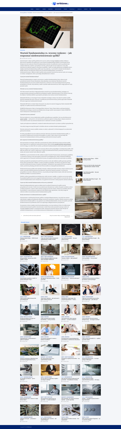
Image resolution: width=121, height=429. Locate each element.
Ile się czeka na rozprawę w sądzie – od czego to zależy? (50, 379)
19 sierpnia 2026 (45, 341)
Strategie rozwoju (68, 236)
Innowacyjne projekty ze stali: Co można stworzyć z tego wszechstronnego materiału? (28, 279)
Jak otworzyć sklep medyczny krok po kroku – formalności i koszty (70, 379)
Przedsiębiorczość (89, 236)
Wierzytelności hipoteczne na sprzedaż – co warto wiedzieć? (48, 399)
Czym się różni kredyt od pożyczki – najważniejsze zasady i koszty (92, 166)
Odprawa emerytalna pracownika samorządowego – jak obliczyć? (90, 299)
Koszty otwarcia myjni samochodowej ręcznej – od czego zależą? (90, 380)
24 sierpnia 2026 (86, 281)
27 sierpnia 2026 (24, 261)
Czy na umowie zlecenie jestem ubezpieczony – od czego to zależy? (91, 319)
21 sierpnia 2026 (45, 321)
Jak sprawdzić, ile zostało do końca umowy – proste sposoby (70, 399)
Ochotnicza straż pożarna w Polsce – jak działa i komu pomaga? (91, 279)
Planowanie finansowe (28, 417)
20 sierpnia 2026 (86, 321)
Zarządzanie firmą (26, 236)
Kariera (44, 9)
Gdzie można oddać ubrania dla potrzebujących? (28, 299)
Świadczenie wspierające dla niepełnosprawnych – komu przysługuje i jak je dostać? (68, 299)
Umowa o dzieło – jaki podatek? (69, 258)
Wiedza (87, 276)
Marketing (50, 9)
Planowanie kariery (89, 296)
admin (30, 58)
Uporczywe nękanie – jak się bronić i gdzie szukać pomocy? (50, 299)
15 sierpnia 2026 (65, 381)
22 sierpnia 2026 (86, 301)
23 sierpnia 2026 (45, 301)
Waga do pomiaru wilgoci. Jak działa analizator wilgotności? (60, 216)
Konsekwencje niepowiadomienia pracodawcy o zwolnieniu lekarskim (70, 339)
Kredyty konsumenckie (48, 236)
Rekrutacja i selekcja (28, 316)
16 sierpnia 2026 (24, 381)
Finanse (37, 9)
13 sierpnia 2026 (65, 401)
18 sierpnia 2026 (86, 341)
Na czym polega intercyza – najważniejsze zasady (48, 359)
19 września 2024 (24, 58)
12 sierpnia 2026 (86, 401)
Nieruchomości (58, 9)
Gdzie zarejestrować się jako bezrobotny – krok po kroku (48, 319)
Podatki (65, 9)
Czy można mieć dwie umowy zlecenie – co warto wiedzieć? (68, 319)
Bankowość (63, 397)
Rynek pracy (46, 316)
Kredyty (42, 236)
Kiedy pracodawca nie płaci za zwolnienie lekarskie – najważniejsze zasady (27, 319)
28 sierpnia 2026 (65, 241)
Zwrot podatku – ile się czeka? (89, 258)
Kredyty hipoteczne (48, 397)
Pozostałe (72, 9)
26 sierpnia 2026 (65, 259)
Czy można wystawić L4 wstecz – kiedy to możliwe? (49, 339)
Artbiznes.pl (29, 427)
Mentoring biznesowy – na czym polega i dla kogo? (90, 359)
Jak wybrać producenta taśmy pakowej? (32, 215)
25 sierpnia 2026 (45, 281)
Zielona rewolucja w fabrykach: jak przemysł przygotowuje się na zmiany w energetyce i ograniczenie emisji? (29, 360)
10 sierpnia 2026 (86, 421)
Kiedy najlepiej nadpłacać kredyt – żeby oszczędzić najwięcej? (49, 259)
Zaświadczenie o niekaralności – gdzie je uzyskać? (28, 339)
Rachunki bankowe (70, 397)
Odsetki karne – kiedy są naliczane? (70, 278)
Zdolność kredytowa (28, 256)
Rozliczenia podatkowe (69, 256)
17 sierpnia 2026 (65, 361)
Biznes (32, 9)
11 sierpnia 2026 (45, 421)
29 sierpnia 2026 (24, 241)
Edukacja (80, 9)
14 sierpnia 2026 (24, 401)
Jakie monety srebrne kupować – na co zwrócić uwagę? (91, 419)
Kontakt (86, 9)
